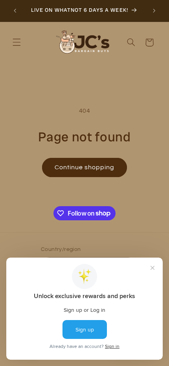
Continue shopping (85, 167)
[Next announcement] (154, 10)
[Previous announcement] (15, 10)
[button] (16, 42)
